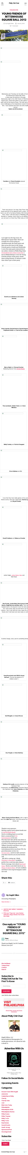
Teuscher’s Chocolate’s (8, 860)
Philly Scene (5, 1114)
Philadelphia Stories (7, 1112)
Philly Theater (5, 1116)
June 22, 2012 (21, 23)
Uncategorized (6, 1132)
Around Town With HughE (9, 1091)
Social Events (5, 1125)
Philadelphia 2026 (7, 1109)
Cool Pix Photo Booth (9, 832)
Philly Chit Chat (14, 3)
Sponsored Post (6, 1129)
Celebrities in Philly (7, 1096)
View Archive (5, 902)
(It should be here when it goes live (12, 253)
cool (2, 1103)
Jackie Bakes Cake (16, 575)
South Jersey (5, 1127)
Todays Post (5, 965)
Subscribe (6, 991)
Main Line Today (6, 1105)
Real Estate (5, 1123)
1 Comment (15, 26)
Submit (5, 1143)
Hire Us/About (5, 963)
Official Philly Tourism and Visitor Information (14, 1011)
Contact (4, 967)
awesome (4, 1094)
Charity (3, 1098)
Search (3, 969)
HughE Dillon (10, 23)
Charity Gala (5, 1100)
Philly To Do (5, 1118)
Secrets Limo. (6, 853)
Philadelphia (14, 9)
